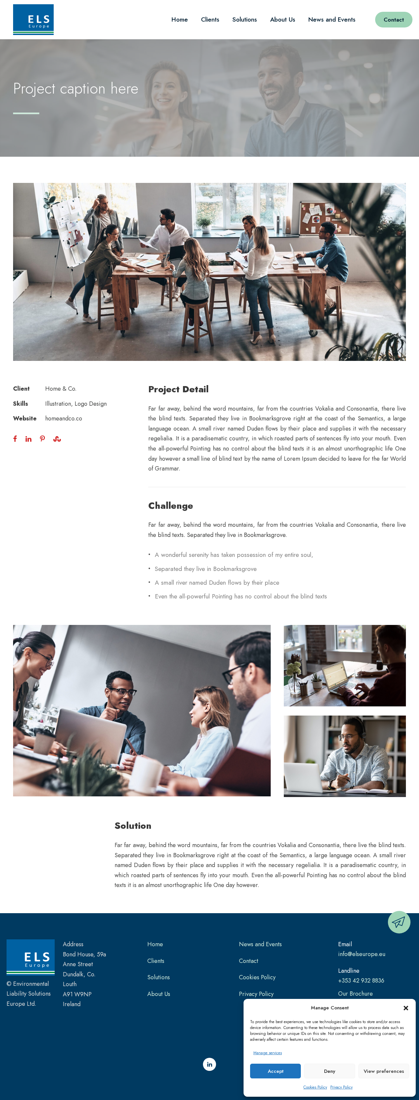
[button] (406, 1008)
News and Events (331, 19)
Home (180, 19)
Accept (275, 1071)
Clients (210, 19)
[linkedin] (209, 1064)
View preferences (384, 1071)
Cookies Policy (315, 1087)
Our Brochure (355, 993)
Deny (329, 1071)
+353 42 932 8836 (361, 980)
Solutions (244, 19)
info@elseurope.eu (361, 954)
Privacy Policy (341, 1087)
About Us (282, 19)
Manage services (267, 1053)
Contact (394, 20)
